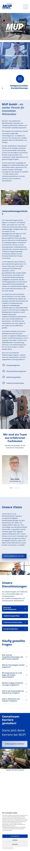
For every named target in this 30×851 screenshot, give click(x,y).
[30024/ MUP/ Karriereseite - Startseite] (7, 6)
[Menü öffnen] (25, 6)
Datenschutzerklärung (7, 848)
